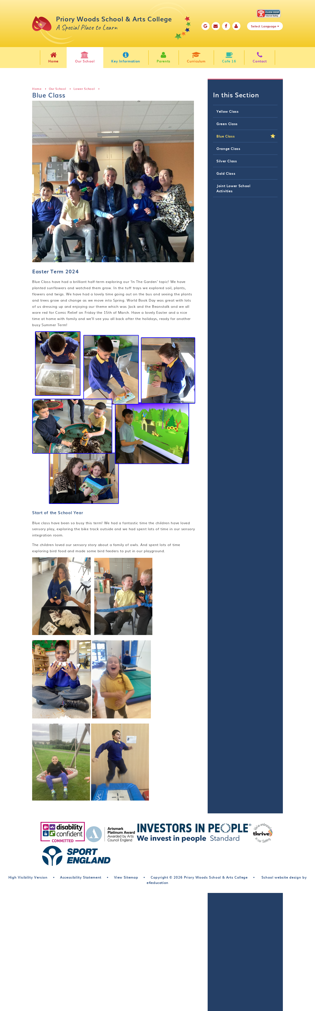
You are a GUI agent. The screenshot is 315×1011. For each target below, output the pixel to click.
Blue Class (225, 136)
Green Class (227, 123)
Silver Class (226, 160)
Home (37, 88)
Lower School (84, 88)
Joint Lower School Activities (233, 188)
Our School (57, 88)
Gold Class (225, 173)
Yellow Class (227, 111)
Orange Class (228, 148)
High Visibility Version (28, 877)
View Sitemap (126, 877)
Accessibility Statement (80, 877)
